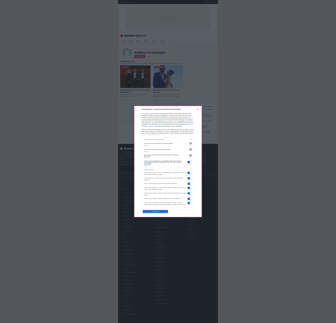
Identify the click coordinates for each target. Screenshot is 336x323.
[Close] (198, 109)
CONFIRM (155, 211)
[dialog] (168, 161)
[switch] (189, 143)
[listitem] (168, 139)
